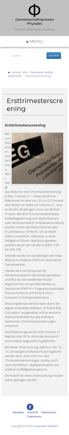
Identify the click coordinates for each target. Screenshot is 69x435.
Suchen (54, 55)
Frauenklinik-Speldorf (45, 426)
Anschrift (32, 412)
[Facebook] (30, 407)
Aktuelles (18, 412)
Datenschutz (48, 412)
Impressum (34, 416)
